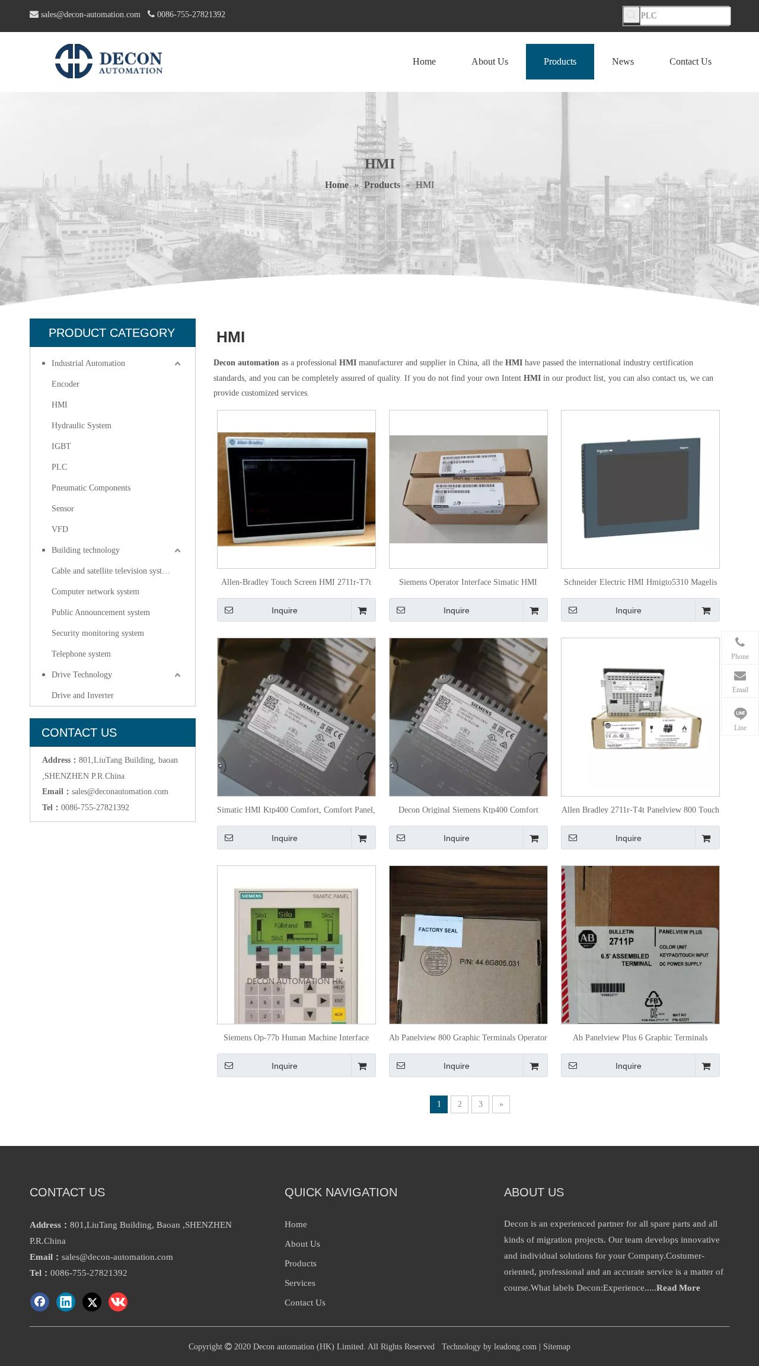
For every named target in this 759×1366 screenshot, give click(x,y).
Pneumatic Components (91, 487)
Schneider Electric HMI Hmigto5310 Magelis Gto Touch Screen (640, 582)
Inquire (285, 610)
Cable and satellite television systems (113, 570)
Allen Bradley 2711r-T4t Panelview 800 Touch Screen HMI (640, 809)
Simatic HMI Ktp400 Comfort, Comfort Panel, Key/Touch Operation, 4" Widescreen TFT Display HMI (296, 809)
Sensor (63, 508)
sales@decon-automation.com (91, 14)
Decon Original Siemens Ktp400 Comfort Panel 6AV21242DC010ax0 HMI (468, 809)
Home (296, 1224)
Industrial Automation (88, 363)
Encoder (65, 384)
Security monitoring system (98, 633)
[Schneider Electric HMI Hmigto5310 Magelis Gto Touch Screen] (640, 488)
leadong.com (515, 1346)
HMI (60, 404)
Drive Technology (82, 674)
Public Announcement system (101, 612)
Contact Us (305, 1302)
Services (300, 1283)
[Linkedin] (65, 1301)
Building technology (86, 550)
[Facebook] (39, 1301)
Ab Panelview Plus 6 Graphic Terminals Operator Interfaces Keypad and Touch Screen (640, 1037)
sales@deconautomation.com (120, 791)
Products (301, 1263)
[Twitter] (91, 1301)
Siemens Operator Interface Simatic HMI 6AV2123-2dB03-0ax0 (468, 582)
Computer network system (95, 591)
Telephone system (81, 653)
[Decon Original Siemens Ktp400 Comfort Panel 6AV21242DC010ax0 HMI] (468, 742)
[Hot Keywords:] (631, 15)
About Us (302, 1244)
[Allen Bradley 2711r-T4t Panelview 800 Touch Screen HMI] (640, 716)
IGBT (61, 446)
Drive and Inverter (83, 695)
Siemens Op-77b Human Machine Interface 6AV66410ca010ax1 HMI (296, 1037)
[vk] (118, 1301)
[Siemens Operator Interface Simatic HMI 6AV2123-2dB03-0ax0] (468, 488)
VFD (60, 529)
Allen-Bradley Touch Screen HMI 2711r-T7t (296, 582)
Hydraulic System (81, 425)
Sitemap (556, 1346)
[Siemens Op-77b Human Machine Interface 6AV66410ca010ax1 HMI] (296, 965)
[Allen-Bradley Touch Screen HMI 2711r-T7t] (296, 488)
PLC (59, 467)
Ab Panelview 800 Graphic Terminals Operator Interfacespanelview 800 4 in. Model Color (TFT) (468, 1037)
